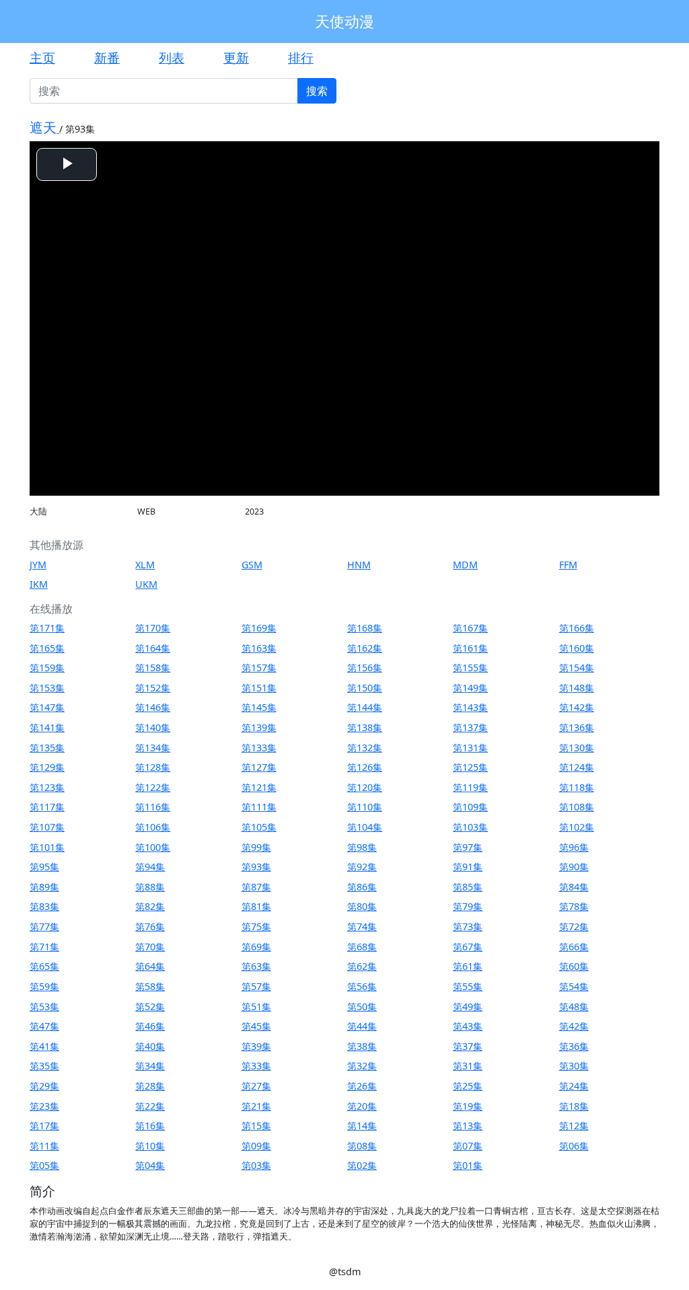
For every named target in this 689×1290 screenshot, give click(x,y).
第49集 (467, 1006)
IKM (39, 584)
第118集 (576, 787)
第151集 (259, 687)
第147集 (47, 707)
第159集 (47, 667)
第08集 (362, 1145)
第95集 (44, 866)
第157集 (259, 667)
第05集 (44, 1165)
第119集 (470, 787)
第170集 (152, 627)
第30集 (574, 1065)
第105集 (259, 827)
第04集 (150, 1165)
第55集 (467, 986)
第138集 (364, 727)
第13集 (467, 1125)
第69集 (256, 946)
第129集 (47, 767)
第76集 (150, 926)
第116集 (152, 806)
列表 (171, 57)
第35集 (44, 1065)
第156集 (364, 667)
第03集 (256, 1165)
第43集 (467, 1026)
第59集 (44, 986)
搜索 (317, 90)
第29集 (44, 1085)
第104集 (364, 827)
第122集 (152, 787)
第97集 (467, 847)
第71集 (44, 946)
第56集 (362, 986)
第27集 (256, 1085)
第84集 (574, 886)
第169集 (259, 627)
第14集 (362, 1125)
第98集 (362, 847)
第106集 (152, 827)
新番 (107, 57)
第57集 (256, 986)
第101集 (47, 847)
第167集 (470, 627)
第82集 (150, 906)
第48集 (574, 1006)
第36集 (574, 1046)
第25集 (467, 1085)
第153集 (47, 687)
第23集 (44, 1106)
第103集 (470, 827)
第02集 (362, 1165)
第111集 (259, 806)
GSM (252, 564)
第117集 (47, 806)
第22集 (150, 1106)
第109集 (470, 806)
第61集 (467, 966)
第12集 (574, 1125)
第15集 (256, 1125)
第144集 (364, 707)
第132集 (364, 747)
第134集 (152, 747)
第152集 (152, 687)
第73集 (467, 926)
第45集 (256, 1026)
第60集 (574, 966)
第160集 (576, 648)
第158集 (152, 667)
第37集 (467, 1046)
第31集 (467, 1065)
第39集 (256, 1046)
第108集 (576, 806)
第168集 (364, 627)
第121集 (259, 787)
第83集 (44, 906)
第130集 (576, 747)
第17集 (44, 1125)
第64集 (150, 966)
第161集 (470, 648)
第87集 (256, 886)
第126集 (364, 767)
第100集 (152, 847)
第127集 (259, 767)
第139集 (259, 727)
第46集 (150, 1026)
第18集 (574, 1106)
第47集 (44, 1026)
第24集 (574, 1085)
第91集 (467, 866)
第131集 (470, 747)
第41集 (44, 1046)
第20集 (362, 1106)
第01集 (467, 1165)
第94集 (150, 866)
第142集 (576, 707)
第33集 (256, 1065)
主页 (42, 57)
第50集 (362, 1006)
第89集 (44, 886)
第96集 (574, 847)
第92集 (362, 866)
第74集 (362, 926)
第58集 (150, 986)
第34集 (150, 1065)
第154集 (576, 667)
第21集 (256, 1106)
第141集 (47, 727)
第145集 (259, 707)
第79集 (467, 906)
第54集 (574, 986)
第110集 (364, 806)
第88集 (150, 886)
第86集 (362, 886)
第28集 (150, 1085)
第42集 (574, 1026)
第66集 (574, 946)
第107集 (47, 827)
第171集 (47, 627)
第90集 (574, 866)
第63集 (256, 966)
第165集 (47, 648)
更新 (236, 57)
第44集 (362, 1026)
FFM (568, 564)
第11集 (44, 1145)
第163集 (259, 648)
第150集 (364, 687)
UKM (146, 584)
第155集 (470, 667)
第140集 (152, 727)
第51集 (256, 1006)
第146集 (152, 707)
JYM (38, 564)
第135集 (47, 747)
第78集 (574, 906)
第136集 (576, 727)
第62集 (362, 966)
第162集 (364, 648)
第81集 (256, 906)
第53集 (44, 1006)
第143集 (470, 707)
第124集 (576, 767)
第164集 (152, 648)
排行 (301, 57)
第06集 (574, 1145)
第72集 (574, 926)
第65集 (44, 966)
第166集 (576, 627)
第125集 (470, 767)
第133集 (259, 747)
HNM (359, 564)
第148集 (576, 687)
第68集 (362, 946)
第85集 (467, 886)
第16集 (150, 1125)
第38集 (362, 1046)
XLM (145, 564)
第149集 (470, 687)
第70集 (150, 946)
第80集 (362, 906)
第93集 (256, 866)
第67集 (467, 946)
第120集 (364, 787)
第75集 (256, 926)
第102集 (576, 827)
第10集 (150, 1145)
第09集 (256, 1145)
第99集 (256, 847)
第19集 (467, 1106)
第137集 (470, 727)
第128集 (152, 767)
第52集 (150, 1006)
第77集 (44, 926)
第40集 (150, 1046)
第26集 (362, 1085)
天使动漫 (344, 21)
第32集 (362, 1065)
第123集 (47, 787)
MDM (465, 564)
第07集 (467, 1145)
